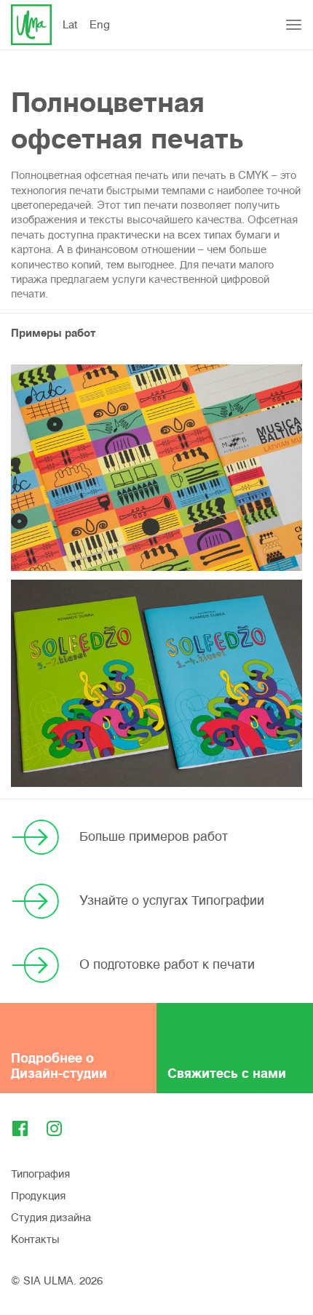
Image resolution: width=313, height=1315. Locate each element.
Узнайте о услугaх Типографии (171, 900)
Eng (100, 24)
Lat (70, 24)
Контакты (35, 1239)
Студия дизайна (51, 1217)
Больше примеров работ (153, 836)
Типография (40, 1173)
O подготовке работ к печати (167, 964)
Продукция (38, 1195)
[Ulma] (31, 24)
